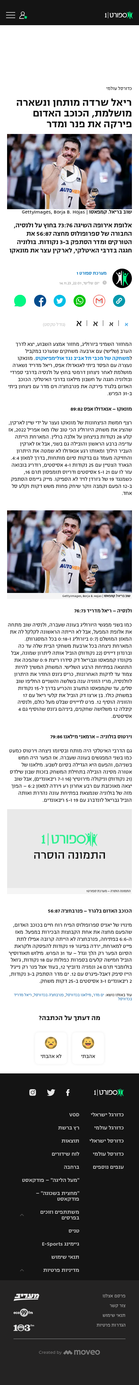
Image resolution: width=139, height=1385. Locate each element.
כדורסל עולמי (119, 88)
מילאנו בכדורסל (78, 995)
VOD (74, 1114)
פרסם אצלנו (114, 1296)
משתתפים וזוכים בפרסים (59, 1214)
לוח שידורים (65, 1154)
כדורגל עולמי (109, 1127)
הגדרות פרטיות (111, 1325)
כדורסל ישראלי (106, 1141)
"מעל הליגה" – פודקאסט (50, 1180)
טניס (73, 1231)
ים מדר (98, 995)
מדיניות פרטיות (61, 1270)
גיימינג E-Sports (60, 1244)
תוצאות (70, 1141)
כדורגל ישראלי (107, 1114)
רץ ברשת (68, 1127)
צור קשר (118, 1305)
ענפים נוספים (108, 1167)
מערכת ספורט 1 (92, 273)
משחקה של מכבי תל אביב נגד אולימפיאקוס (82, 358)
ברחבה (71, 1167)
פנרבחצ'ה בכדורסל (49, 995)
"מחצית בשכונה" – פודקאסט (57, 1196)
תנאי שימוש (65, 1257)
